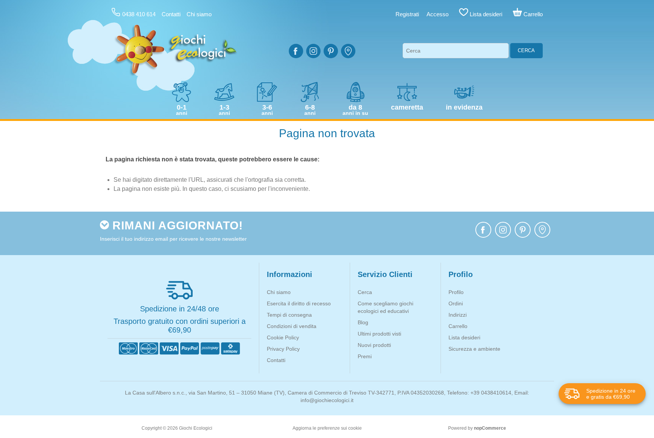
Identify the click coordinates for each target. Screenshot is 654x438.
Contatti (171, 14)
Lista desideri (464, 337)
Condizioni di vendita (291, 326)
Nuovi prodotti (374, 345)
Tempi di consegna (289, 315)
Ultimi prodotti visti (379, 334)
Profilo (456, 292)
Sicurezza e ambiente (474, 349)
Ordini (455, 303)
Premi (365, 356)
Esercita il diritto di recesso (299, 303)
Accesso (437, 14)
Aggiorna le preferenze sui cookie (327, 428)
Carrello (457, 326)
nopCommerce (490, 428)
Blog (363, 322)
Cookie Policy (283, 337)
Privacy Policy (283, 349)
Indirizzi (457, 315)
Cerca (526, 50)
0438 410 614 (139, 14)
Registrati (407, 14)
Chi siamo (199, 14)
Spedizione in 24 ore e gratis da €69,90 (610, 394)
